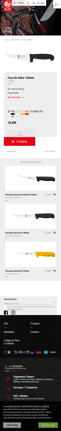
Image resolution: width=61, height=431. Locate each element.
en (58, 4)
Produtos (35, 323)
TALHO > (24, 40)
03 (7, 23)
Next (59, 58)
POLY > (30, 40)
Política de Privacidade (14, 309)
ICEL (6, 323)
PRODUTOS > (16, 40)
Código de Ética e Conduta (11, 342)
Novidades (9, 332)
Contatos (34, 332)
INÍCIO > (8, 40)
